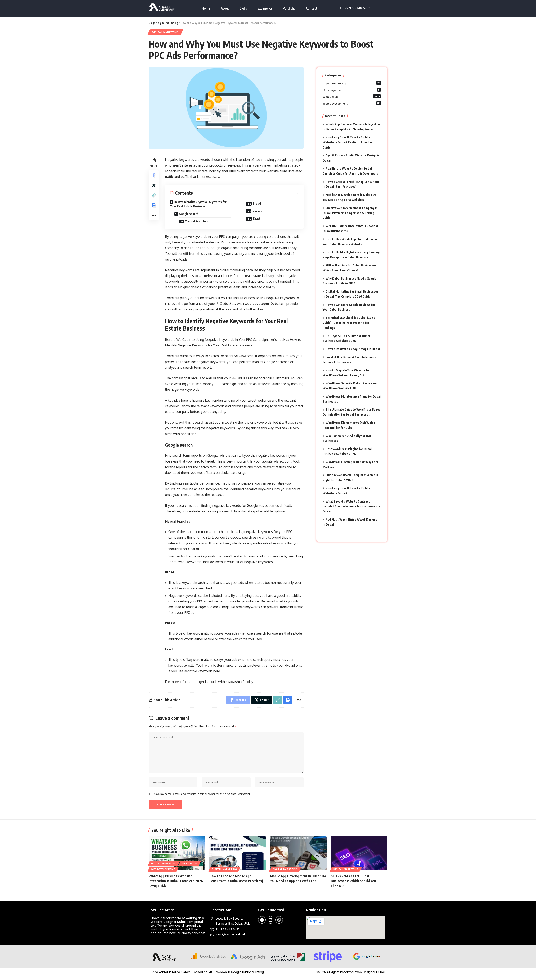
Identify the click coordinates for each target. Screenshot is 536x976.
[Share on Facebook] (154, 175)
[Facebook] (262, 920)
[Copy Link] (154, 195)
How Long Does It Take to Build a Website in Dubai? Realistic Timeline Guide (348, 142)
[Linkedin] (270, 920)
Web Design (351, 96)
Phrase (257, 211)
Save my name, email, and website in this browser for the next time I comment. (202, 793)
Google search (188, 214)
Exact (256, 218)
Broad (257, 203)
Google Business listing (247, 972)
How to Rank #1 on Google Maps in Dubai (353, 349)
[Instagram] (279, 920)
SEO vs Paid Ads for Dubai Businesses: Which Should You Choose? (353, 881)
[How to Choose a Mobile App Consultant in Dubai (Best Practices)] (237, 853)
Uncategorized (351, 90)
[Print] (154, 205)
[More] (154, 215)
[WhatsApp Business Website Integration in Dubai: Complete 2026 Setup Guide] (177, 853)
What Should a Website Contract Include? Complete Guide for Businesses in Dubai (351, 506)
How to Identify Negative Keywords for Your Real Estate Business (198, 204)
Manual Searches (196, 221)
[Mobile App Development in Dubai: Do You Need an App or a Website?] (298, 853)
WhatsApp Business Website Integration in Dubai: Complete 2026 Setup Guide (176, 881)
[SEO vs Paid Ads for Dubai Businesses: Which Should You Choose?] (359, 853)
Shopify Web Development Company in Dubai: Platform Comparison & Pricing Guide (350, 213)
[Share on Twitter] (154, 185)
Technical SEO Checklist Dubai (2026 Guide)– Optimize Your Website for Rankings (349, 323)
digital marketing (165, 32)
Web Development (351, 103)
